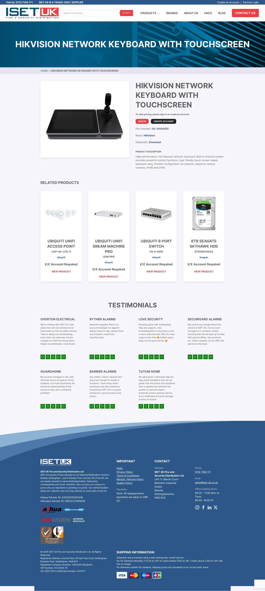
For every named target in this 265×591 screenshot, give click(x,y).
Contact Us (245, 13)
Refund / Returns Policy (130, 479)
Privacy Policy (125, 471)
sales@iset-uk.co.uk (206, 482)
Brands (172, 13)
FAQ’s (208, 13)
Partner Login (251, 2)
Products (148, 13)
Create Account (164, 121)
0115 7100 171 (203, 471)
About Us (191, 13)
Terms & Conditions (128, 475)
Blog (222, 13)
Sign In (142, 121)
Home (44, 70)
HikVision (149, 135)
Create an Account (228, 2)
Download (155, 142)
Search (126, 13)
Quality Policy (124, 482)
